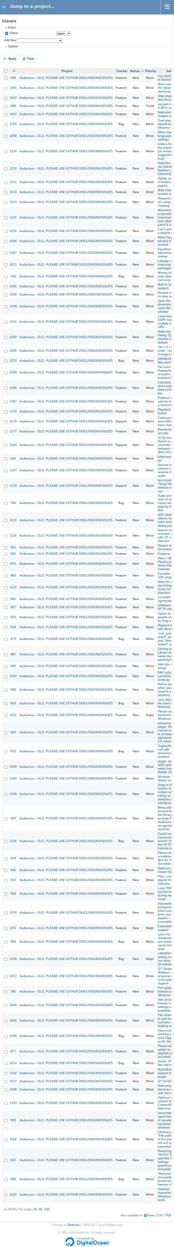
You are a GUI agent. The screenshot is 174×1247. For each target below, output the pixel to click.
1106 (13, 841)
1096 (13, 388)
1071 (13, 264)
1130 (13, 151)
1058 (13, 136)
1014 (13, 1063)
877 (13, 1051)
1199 (13, 1036)
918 (13, 627)
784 (13, 503)
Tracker (122, 71)
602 (13, 1160)
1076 (13, 912)
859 (13, 703)
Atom (151, 1215)
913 (13, 880)
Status (13, 33)
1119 (13, 520)
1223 (13, 360)
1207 (13, 676)
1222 (13, 1194)
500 (13, 458)
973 (13, 639)
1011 (13, 182)
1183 (13, 778)
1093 (13, 337)
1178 (13, 485)
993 (13, 941)
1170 (13, 411)
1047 (13, 97)
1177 (13, 431)
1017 (13, 976)
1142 (13, 1073)
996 (13, 689)
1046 (13, 1005)
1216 (13, 231)
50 (40, 1209)
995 (13, 666)
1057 (13, 114)
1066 (13, 241)
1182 (13, 445)
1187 (13, 470)
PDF (169, 1215)
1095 (13, 350)
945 (13, 870)
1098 (13, 1089)
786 (13, 991)
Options (13, 46)
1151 (13, 321)
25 (35, 1209)
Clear (30, 58)
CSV (160, 1215)
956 (13, 547)
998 (13, 106)
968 (13, 893)
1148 (13, 306)
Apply (12, 58)
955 (13, 553)
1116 (13, 535)
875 (13, 928)
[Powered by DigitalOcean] (87, 1245)
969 (13, 732)
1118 (13, 1139)
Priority (150, 71)
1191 (13, 88)
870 (13, 563)
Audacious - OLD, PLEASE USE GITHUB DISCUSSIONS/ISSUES (66, 78)
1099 (13, 372)
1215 (13, 217)
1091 (13, 286)
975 (13, 751)
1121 (13, 587)
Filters (12, 27)
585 (13, 1179)
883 (13, 575)
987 (13, 654)
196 (13, 276)
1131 (13, 168)
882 (13, 599)
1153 (13, 1103)
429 (13, 858)
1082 (13, 1020)
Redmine (73, 1225)
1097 (13, 401)
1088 (13, 766)
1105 (13, 959)
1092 (13, 294)
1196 (13, 794)
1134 (13, 192)
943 (13, 818)
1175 (13, 421)
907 (13, 607)
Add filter (10, 40)
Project (67, 71)
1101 (13, 715)
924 (13, 617)
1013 (13, 202)
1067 (13, 252)
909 (13, 1120)
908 (13, 78)
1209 (13, 124)
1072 (13, 1081)
